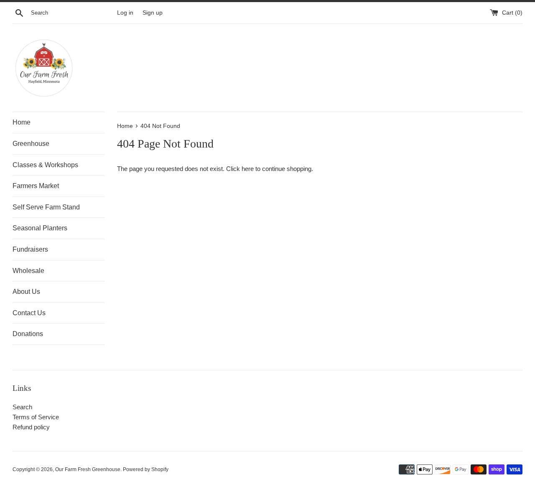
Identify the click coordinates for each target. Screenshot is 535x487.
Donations (28, 333)
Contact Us (29, 312)
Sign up (153, 13)
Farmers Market (36, 185)
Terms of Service (36, 417)
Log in (125, 13)
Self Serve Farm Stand (46, 207)
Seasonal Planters (40, 228)
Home (22, 122)
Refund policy (31, 427)
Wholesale (28, 270)
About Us (26, 291)
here (248, 168)
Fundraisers (30, 249)
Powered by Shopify (145, 469)
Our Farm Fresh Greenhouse (87, 469)
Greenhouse (31, 143)
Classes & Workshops (45, 164)
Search (22, 407)
